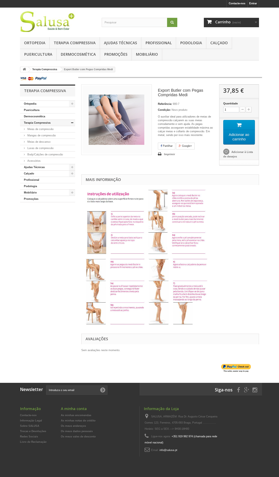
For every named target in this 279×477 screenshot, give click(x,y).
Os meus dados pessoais (77, 431)
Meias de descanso (38, 141)
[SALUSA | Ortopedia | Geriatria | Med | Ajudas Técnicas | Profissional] (58, 21)
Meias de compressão (40, 129)
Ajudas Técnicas (120, 42)
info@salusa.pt (168, 450)
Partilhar (167, 145)
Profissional (158, 42)
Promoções (115, 54)
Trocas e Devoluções (33, 431)
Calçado (219, 42)
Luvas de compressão (40, 148)
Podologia (191, 42)
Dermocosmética (78, 54)
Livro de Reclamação (33, 441)
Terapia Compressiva (75, 42)
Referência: (165, 103)
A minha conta (74, 408)
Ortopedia (34, 42)
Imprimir (169, 154)
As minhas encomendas (76, 415)
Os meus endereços (73, 425)
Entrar (253, 3)
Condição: (164, 109)
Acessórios (34, 160)
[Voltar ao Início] (24, 69)
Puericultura (38, 54)
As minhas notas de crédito (78, 420)
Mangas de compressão (41, 135)
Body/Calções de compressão (45, 154)
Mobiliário (147, 54)
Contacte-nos (237, 3)
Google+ (186, 145)
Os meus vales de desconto (78, 436)
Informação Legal (31, 420)
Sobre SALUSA (29, 425)
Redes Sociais (29, 436)
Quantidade (230, 103)
